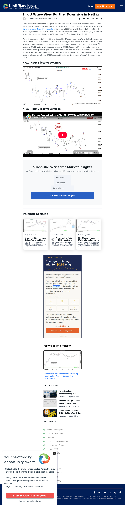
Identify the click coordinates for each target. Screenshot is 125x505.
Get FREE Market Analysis (62, 195)
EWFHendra (33, 19)
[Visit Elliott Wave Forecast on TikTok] (120, 493)
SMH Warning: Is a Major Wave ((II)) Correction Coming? (62, 240)
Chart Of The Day (57, 441)
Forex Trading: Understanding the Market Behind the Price (69, 394)
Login (91, 6)
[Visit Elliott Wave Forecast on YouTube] (105, 493)
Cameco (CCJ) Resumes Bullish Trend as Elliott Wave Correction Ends (35, 240)
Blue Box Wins (55, 433)
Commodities (55, 445)
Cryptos (52, 449)
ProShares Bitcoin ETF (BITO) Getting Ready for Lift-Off (70, 413)
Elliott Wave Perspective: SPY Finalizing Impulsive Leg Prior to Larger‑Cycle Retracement (88, 241)
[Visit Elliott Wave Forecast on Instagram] (110, 493)
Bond (50, 437)
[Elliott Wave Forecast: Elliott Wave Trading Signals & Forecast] (21, 6)
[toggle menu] (121, 6)
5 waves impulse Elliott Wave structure (39, 29)
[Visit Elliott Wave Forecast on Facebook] (94, 493)
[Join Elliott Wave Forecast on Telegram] (115, 493)
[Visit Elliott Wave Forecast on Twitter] (99, 493)
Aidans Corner (55, 429)
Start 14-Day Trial (105, 6)
